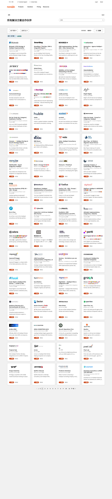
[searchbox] (82, 20)
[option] (12, 30)
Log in (96, 2)
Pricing (39, 7)
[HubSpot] (11, 7)
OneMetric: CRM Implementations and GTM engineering (67, 212)
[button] (103, 15)
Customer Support (23, 2)
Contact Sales (34, 2)
